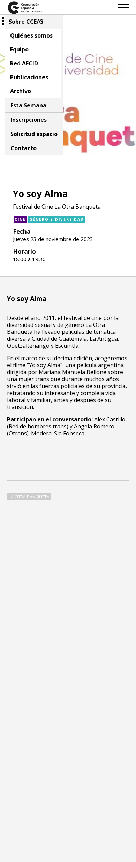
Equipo (19, 49)
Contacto (23, 148)
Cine (20, 219)
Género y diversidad (56, 219)
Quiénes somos (31, 35)
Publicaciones (29, 77)
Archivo (20, 91)
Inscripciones (28, 119)
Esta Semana (28, 105)
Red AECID (24, 63)
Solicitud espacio (34, 134)
